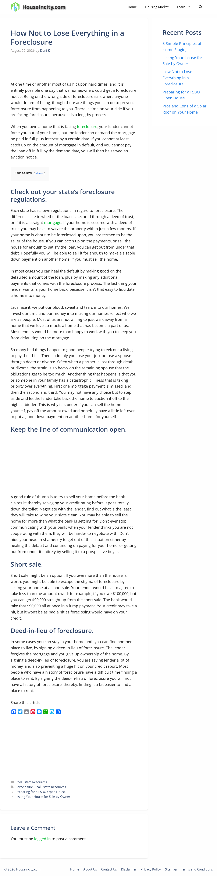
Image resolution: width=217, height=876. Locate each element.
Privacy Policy (151, 869)
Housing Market (156, 7)
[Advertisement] (42, 67)
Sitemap (171, 869)
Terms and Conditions (197, 869)
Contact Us (109, 869)
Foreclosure (24, 787)
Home (132, 7)
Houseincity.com (44, 6)
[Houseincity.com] (15, 7)
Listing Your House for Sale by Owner (43, 796)
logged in (42, 838)
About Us (90, 869)
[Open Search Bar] (200, 7)
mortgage (52, 222)
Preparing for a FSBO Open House (40, 792)
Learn (181, 7)
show (39, 173)
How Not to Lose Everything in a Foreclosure (177, 77)
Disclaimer (128, 869)
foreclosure (87, 126)
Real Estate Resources (31, 782)
